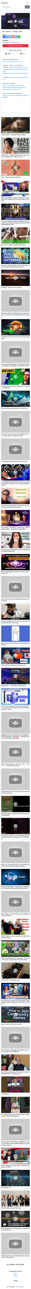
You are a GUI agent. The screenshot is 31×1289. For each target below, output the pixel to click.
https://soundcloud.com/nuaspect (13, 85)
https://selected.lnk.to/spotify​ (18, 67)
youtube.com (20, 1287)
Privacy (15, 1276)
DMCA (15, 1274)
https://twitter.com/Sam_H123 (12, 89)
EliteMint (4, 3)
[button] (27, 6)
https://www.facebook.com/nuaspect (14, 87)
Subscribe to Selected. (15, 46)
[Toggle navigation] (27, 3)
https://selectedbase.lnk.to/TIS (12, 61)
